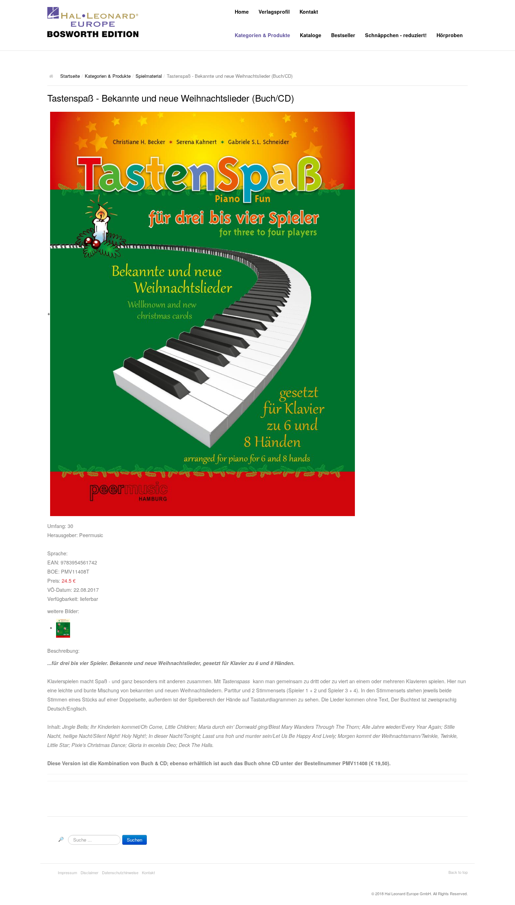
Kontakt (309, 11)
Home (242, 11)
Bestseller (343, 35)
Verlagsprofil (274, 11)
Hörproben (450, 35)
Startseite (70, 76)
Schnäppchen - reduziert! (396, 35)
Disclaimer (89, 872)
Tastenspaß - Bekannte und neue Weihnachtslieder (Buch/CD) (170, 97)
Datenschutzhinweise (120, 872)
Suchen (134, 839)
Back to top (458, 872)
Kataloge (310, 35)
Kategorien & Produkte (262, 35)
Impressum (67, 872)
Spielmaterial (149, 76)
